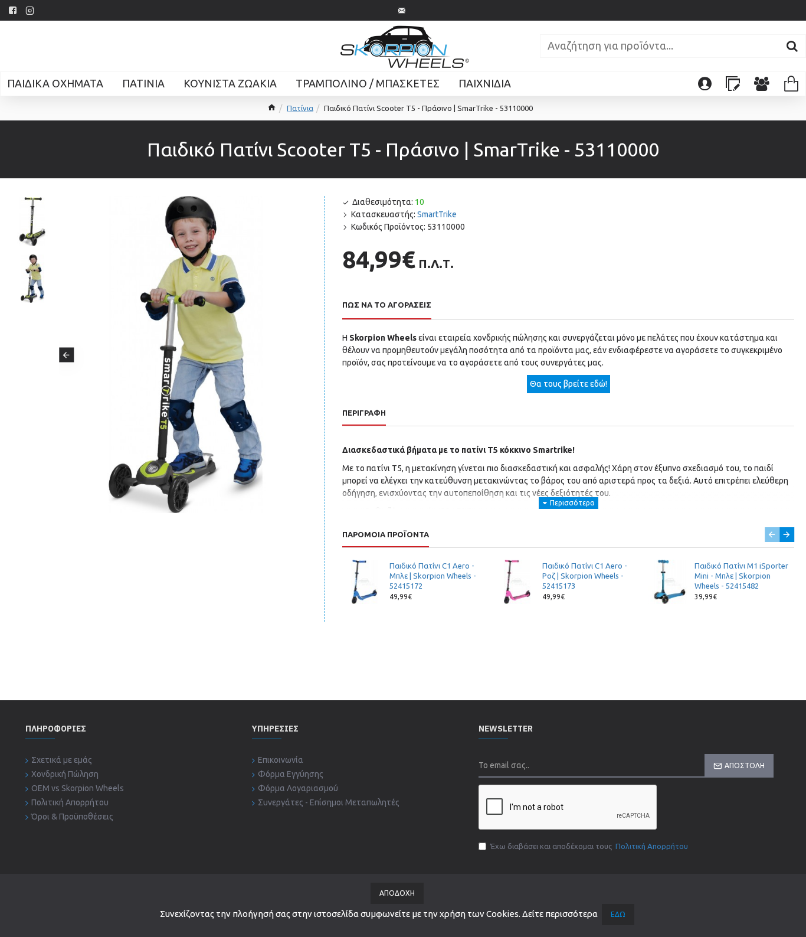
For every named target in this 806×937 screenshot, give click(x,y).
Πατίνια (300, 108)
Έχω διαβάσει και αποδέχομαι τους (589, 846)
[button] (66, 354)
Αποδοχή (397, 893)
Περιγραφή (364, 413)
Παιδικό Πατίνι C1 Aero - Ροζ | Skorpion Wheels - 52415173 (584, 575)
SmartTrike (437, 214)
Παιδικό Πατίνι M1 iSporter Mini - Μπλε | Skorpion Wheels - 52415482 (741, 575)
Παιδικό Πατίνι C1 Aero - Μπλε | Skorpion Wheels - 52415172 (432, 575)
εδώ (618, 914)
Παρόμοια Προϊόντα (385, 534)
